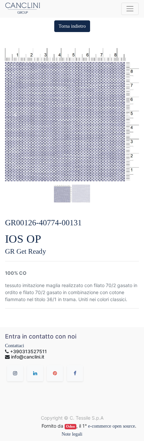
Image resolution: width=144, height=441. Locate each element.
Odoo (70, 426)
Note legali (72, 434)
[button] (72, 26)
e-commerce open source (111, 426)
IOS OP (23, 239)
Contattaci (14, 345)
